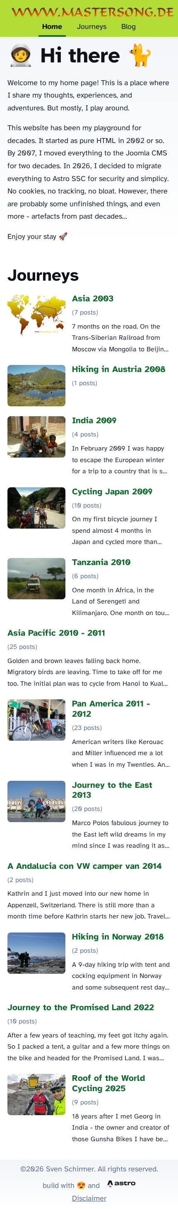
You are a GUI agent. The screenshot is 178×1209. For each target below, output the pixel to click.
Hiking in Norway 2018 (118, 937)
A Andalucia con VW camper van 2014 (84, 866)
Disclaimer (89, 1199)
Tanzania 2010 (101, 562)
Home (52, 27)
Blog (128, 27)
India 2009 (94, 421)
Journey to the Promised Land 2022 (80, 1008)
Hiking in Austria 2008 (119, 369)
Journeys (91, 27)
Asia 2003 (93, 299)
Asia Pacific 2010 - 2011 (56, 633)
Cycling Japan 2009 (112, 492)
